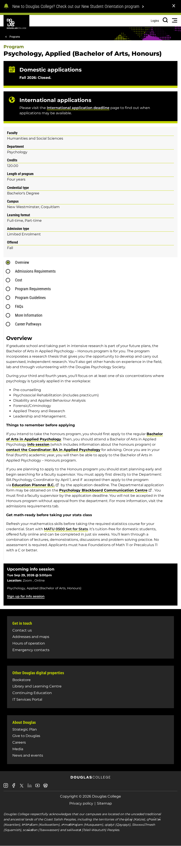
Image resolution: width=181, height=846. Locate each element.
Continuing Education (32, 693)
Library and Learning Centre (37, 686)
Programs (14, 36)
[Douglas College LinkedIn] (29, 787)
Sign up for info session (26, 596)
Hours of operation (28, 643)
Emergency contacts (30, 650)
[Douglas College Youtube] (37, 787)
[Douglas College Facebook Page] (13, 787)
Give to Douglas (26, 736)
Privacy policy (81, 803)
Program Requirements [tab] (33, 288)
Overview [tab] (22, 262)
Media (17, 749)
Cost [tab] (18, 280)
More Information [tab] (28, 315)
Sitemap (104, 803)
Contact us (22, 630)
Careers (19, 742)
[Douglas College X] (21, 787)
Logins (155, 20)
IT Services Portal (27, 699)
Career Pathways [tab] (28, 324)
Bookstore (21, 680)
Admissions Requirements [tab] (35, 271)
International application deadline (78, 108)
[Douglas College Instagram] (6, 787)
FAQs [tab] (19, 306)
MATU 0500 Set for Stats (66, 529)
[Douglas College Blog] (45, 787)
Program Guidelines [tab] (30, 297)
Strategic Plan (24, 729)
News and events (27, 755)
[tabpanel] (91, 445)
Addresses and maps (30, 637)
